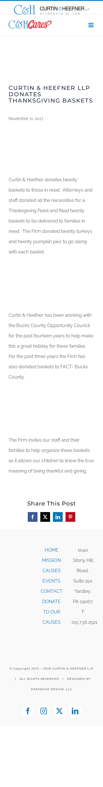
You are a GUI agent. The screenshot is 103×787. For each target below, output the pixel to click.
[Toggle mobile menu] (91, 25)
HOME (51, 550)
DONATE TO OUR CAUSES (51, 612)
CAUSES (51, 570)
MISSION (51, 560)
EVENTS (51, 581)
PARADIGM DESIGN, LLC (51, 689)
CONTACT (51, 591)
